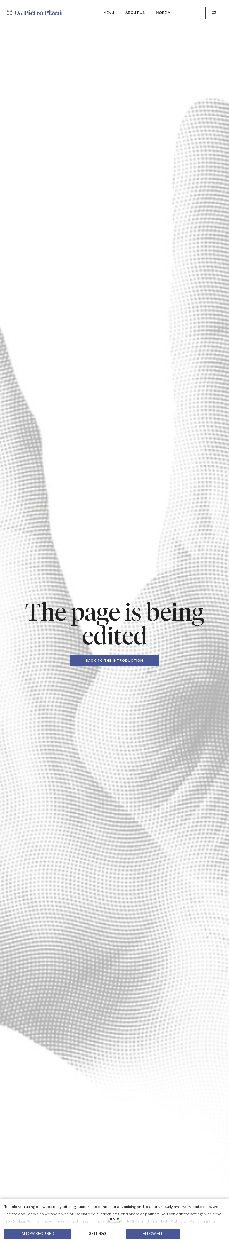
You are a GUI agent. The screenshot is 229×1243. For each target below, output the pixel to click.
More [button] (161, 12)
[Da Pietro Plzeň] (38, 12)
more (114, 1218)
